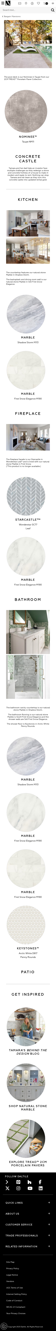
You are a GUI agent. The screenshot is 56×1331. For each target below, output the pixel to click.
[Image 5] (28, 677)
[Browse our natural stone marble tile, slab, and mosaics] (26, 1083)
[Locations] (26, 4)
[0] (44, 4)
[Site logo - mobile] (8, 3)
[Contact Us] (19, 4)
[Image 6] (28, 44)
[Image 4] (28, 632)
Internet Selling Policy (16, 1294)
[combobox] (24, 10)
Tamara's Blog (28, 1052)
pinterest (19, 1182)
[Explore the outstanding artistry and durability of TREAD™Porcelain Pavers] (26, 1139)
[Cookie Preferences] (4, 1326)
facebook (41, 1182)
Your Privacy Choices (15, 1313)
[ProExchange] (53, 4)
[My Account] (32, 4)
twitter (8, 1188)
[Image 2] (28, 223)
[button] (52, 10)
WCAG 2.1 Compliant (15, 1307)
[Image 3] (28, 437)
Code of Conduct (14, 1300)
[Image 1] (28, 251)
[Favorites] (38, 4)
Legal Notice (12, 1275)
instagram (19, 1188)
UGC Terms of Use (14, 1288)
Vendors (10, 1281)
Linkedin (41, 1188)
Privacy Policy (12, 1268)
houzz (30, 1182)
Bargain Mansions (12, 16)
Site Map (10, 1262)
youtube (30, 1188)
